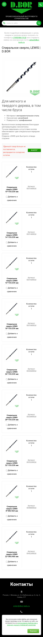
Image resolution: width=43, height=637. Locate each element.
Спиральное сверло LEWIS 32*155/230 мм (11, 463)
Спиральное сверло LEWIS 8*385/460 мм (12, 508)
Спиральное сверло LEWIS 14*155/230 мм (11, 235)
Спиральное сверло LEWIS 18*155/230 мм (11, 326)
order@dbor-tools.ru (21, 606)
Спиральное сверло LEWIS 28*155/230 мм (11, 417)
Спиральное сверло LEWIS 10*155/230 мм (11, 189)
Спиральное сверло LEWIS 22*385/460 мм (11, 554)
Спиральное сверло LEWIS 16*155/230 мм (11, 280)
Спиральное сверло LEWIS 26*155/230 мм (11, 372)
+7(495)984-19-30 (19, 38)
